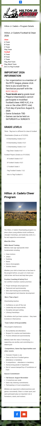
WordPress (29, 423)
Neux (18, 423)
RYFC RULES (12, 91)
